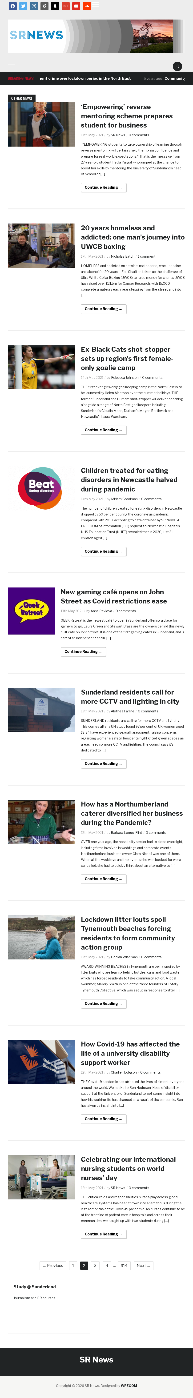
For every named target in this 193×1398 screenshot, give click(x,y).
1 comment (147, 256)
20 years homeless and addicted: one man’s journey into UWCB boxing (133, 237)
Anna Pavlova (101, 611)
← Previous (53, 1265)
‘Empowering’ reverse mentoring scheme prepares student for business (127, 116)
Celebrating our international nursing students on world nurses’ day (128, 1168)
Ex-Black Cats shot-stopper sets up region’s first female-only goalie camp (127, 358)
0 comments (139, 135)
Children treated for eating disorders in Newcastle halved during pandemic (129, 480)
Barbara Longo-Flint (126, 833)
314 (124, 1265)
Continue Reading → (103, 187)
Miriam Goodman (124, 499)
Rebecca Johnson (125, 377)
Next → (143, 1265)
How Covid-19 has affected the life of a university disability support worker (130, 1053)
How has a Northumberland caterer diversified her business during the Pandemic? (132, 813)
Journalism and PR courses (35, 1298)
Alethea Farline (122, 711)
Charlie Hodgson (124, 1072)
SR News (118, 135)
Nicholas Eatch (122, 256)
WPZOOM (129, 1386)
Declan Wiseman (124, 957)
